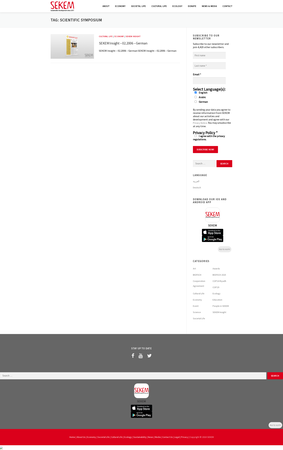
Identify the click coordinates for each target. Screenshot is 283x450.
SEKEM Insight (133, 36)
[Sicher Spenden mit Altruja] (1, 447)
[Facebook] (133, 356)
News (150, 437)
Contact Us (167, 437)
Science (197, 312)
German (203, 101)
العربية (196, 181)
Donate (192, 6)
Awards (216, 268)
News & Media (209, 6)
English (202, 92)
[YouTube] (141, 356)
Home (72, 437)
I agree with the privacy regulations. (209, 137)
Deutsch (197, 187)
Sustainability (139, 437)
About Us (81, 437)
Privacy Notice (200, 122)
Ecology (177, 6)
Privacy (184, 437)
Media (158, 437)
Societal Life (138, 6)
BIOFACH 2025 (219, 274)
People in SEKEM (221, 305)
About (106, 6)
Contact (227, 6)
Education (217, 299)
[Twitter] (149, 356)
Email (197, 74)
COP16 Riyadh (219, 281)
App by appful (224, 249)
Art (194, 268)
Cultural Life (159, 6)
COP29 (216, 287)
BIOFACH (197, 274)
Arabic (202, 97)
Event (195, 305)
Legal (176, 437)
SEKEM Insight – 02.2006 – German (123, 43)
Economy (120, 6)
